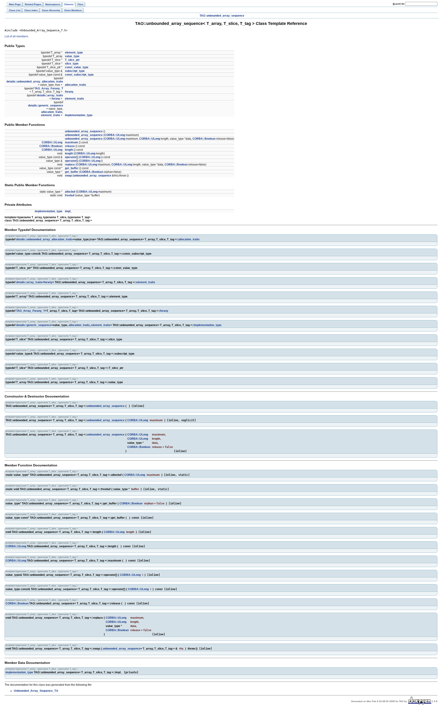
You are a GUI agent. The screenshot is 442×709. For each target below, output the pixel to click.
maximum (71, 142)
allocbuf (70, 191)
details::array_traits (50, 95)
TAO (202, 15)
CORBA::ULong (114, 135)
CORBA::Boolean (203, 138)
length (69, 149)
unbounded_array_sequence (225, 15)
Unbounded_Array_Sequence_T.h (36, 690)
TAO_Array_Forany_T (48, 88)
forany (69, 91)
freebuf (69, 195)
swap (68, 175)
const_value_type (76, 67)
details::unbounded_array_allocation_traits (34, 81)
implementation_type (79, 115)
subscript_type (75, 71)
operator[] (71, 157)
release (70, 146)
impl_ (68, 211)
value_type (72, 56)
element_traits (74, 98)
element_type (74, 52)
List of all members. (17, 36)
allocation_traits (75, 84)
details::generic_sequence (45, 105)
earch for (399, 4)
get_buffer (72, 168)
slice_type (72, 63)
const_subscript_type (79, 74)
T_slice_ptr (72, 60)
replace (70, 164)
